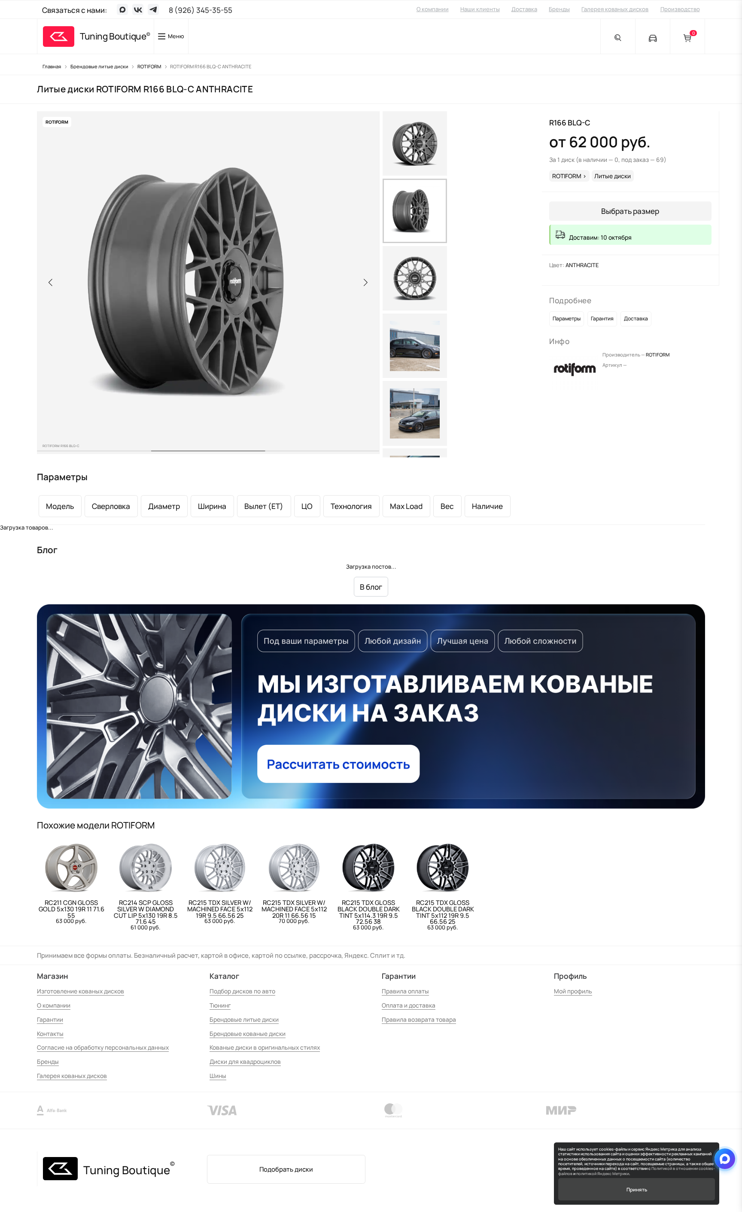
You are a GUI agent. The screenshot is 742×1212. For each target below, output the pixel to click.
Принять (636, 1189)
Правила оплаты (405, 991)
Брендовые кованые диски (248, 1033)
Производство (680, 9)
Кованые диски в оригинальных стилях (265, 1047)
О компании (433, 9)
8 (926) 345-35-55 (200, 10)
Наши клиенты (480, 9)
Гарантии (50, 1019)
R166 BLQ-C (569, 123)
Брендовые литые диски (244, 1019)
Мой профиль (573, 991)
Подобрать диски (286, 1169)
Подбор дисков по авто (242, 991)
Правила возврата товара (419, 1019)
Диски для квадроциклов (245, 1061)
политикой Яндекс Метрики (602, 1173)
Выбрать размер (630, 211)
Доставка (524, 9)
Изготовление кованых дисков (80, 991)
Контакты (50, 1033)
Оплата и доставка (408, 1005)
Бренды (559, 9)
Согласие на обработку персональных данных (103, 1047)
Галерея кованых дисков (614, 9)
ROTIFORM (657, 354)
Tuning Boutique (113, 36)
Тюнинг (220, 1005)
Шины (218, 1076)
